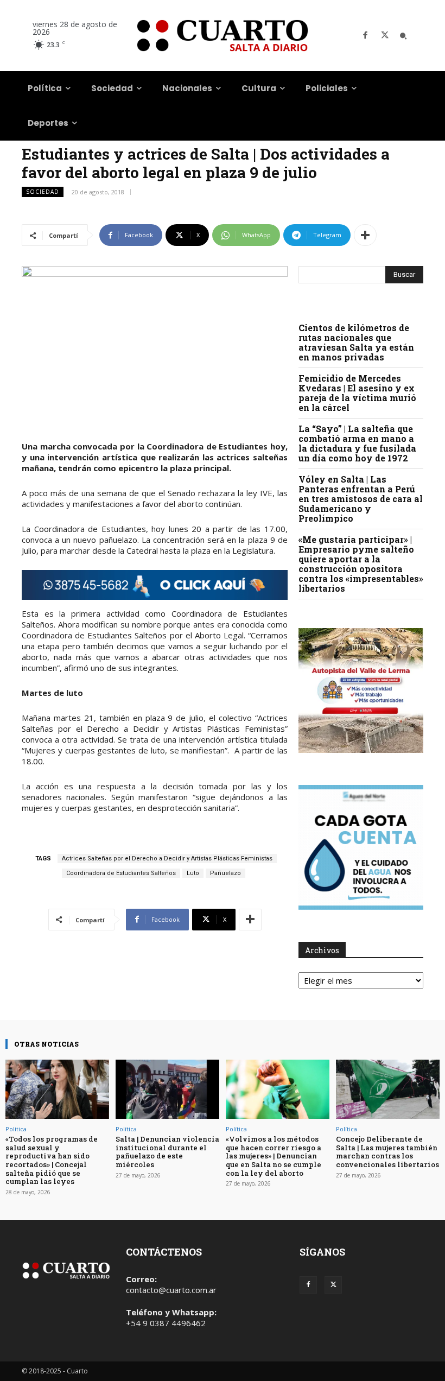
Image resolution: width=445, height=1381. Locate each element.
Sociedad (42, 191)
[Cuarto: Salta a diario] (222, 35)
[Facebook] (365, 36)
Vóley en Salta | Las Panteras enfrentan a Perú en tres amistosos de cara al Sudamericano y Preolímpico (360, 498)
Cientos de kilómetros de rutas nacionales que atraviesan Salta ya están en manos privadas (356, 342)
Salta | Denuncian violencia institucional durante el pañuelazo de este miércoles (167, 1151)
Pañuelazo (225, 873)
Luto (193, 873)
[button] (403, 36)
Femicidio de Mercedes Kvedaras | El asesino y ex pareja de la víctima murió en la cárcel (357, 392)
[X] (385, 36)
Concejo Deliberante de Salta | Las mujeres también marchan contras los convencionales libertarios (387, 1151)
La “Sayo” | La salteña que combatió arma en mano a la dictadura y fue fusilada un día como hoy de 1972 (357, 443)
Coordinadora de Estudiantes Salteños (121, 873)
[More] (365, 235)
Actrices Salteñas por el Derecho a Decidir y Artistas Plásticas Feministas (167, 858)
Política (16, 1129)
